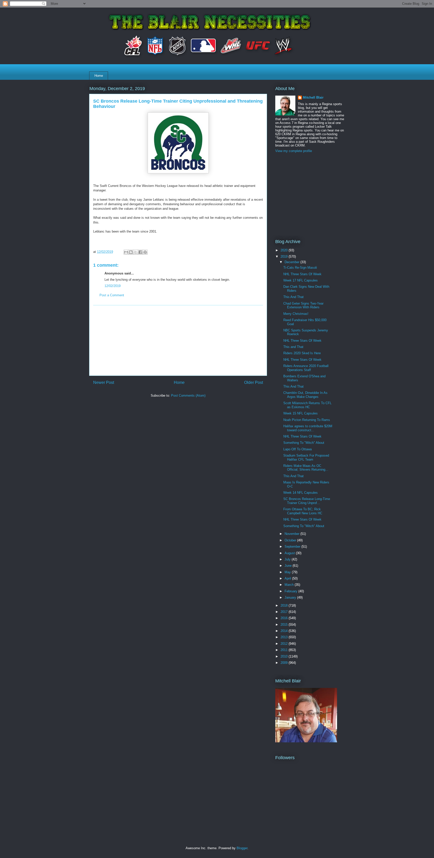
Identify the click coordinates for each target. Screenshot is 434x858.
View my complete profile (293, 151)
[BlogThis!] (130, 252)
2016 (285, 618)
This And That (293, 297)
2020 (285, 250)
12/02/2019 (112, 286)
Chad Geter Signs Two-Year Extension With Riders (303, 305)
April (288, 578)
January (291, 597)
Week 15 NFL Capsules (300, 413)
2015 (285, 624)
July (288, 559)
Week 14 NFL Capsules (300, 492)
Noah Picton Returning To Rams (306, 420)
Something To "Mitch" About (303, 443)
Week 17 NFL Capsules (300, 280)
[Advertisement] (178, 340)
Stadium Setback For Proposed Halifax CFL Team (306, 457)
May (288, 572)
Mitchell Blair (313, 97)
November (292, 534)
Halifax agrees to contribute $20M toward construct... (307, 428)
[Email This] (126, 252)
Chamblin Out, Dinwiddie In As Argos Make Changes (305, 395)
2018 (285, 605)
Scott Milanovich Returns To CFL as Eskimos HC (307, 405)
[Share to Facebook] (140, 252)
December (292, 262)
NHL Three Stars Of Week (302, 274)
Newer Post (103, 382)
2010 (285, 656)
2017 (285, 612)
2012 (285, 644)
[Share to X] (135, 252)
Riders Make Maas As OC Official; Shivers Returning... (305, 468)
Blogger (242, 848)
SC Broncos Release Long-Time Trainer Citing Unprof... (306, 501)
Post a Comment (111, 295)
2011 (285, 650)
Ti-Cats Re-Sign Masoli (300, 267)
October (291, 540)
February (291, 591)
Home (98, 76)
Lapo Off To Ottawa (297, 449)
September (293, 546)
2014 (285, 631)
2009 (285, 663)
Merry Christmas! (295, 314)
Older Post (253, 382)
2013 (285, 637)
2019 (285, 256)
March (290, 585)
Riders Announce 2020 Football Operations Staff (306, 368)
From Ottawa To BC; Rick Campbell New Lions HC (302, 511)
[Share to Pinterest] (145, 252)
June (289, 565)
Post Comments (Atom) (188, 395)
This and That (293, 347)
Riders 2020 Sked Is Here (302, 353)
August (290, 553)
